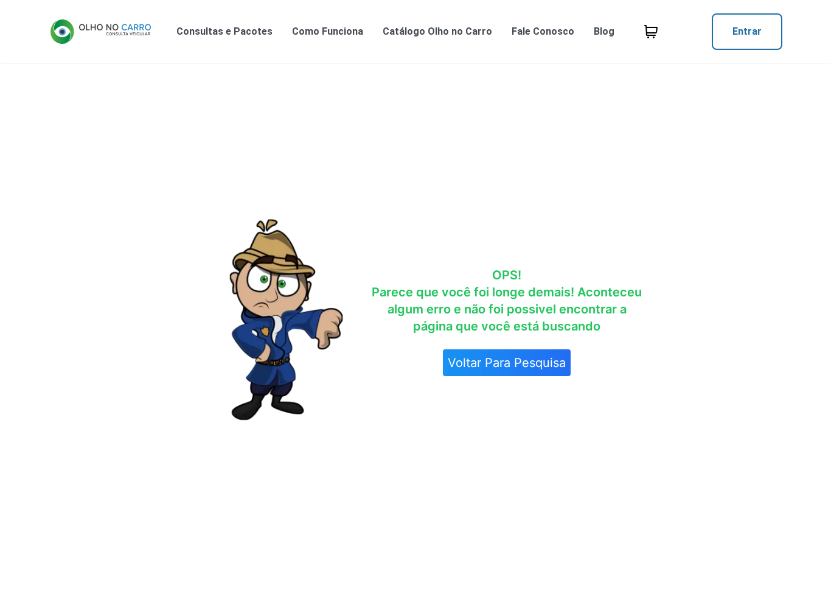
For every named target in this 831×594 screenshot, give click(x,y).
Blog (604, 31)
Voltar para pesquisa (507, 362)
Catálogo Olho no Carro (437, 31)
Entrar (747, 31)
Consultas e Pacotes (224, 31)
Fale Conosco (543, 31)
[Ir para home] (100, 31)
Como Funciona (327, 31)
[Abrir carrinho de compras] (651, 31)
